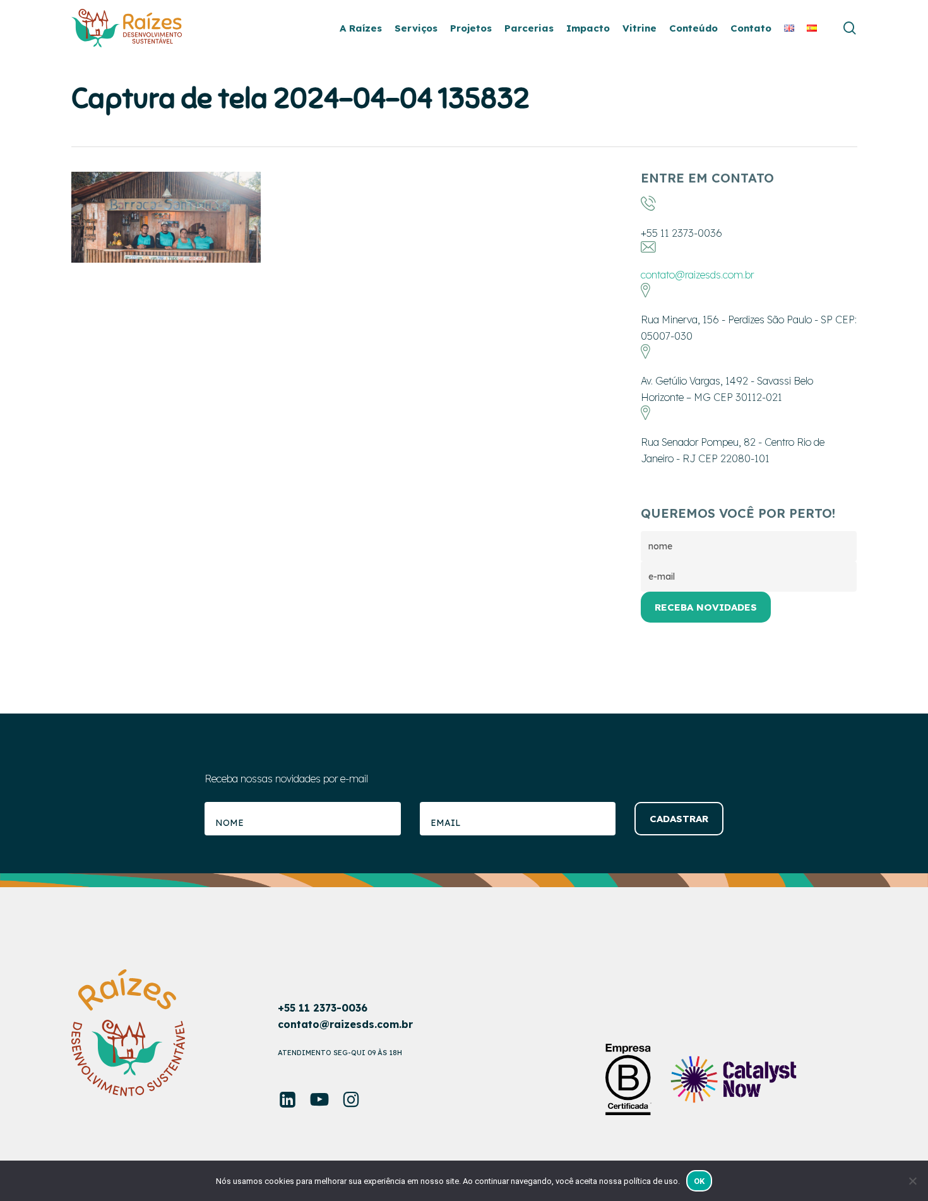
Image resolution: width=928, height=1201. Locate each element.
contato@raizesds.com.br (697, 274)
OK (699, 1181)
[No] (912, 1180)
